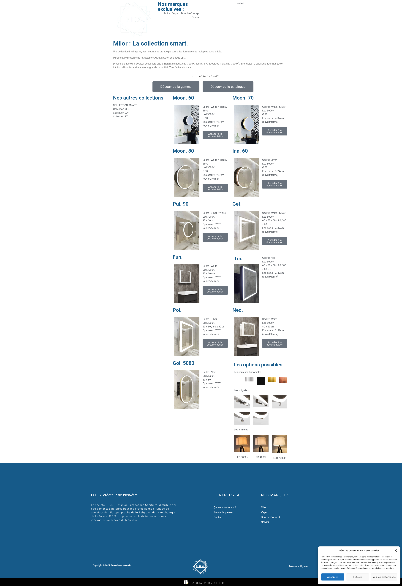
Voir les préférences (384, 576)
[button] (395, 550)
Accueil (187, 76)
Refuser (357, 576)
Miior (195, 76)
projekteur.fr (215, 583)
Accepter (332, 576)
